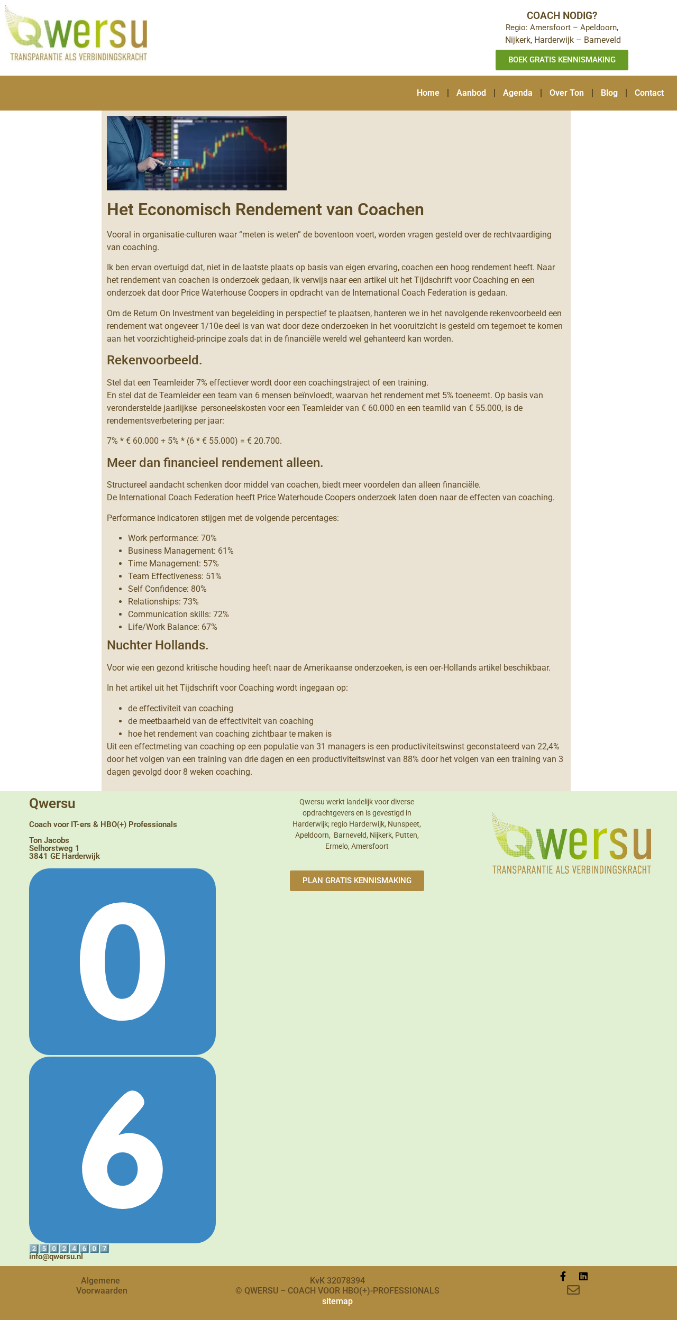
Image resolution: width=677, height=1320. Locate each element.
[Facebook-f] (563, 1276)
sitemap (337, 1301)
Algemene (100, 1281)
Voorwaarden (101, 1291)
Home (428, 93)
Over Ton (567, 93)
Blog (609, 93)
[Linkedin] (583, 1276)
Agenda (518, 93)
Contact (649, 93)
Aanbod (471, 93)
